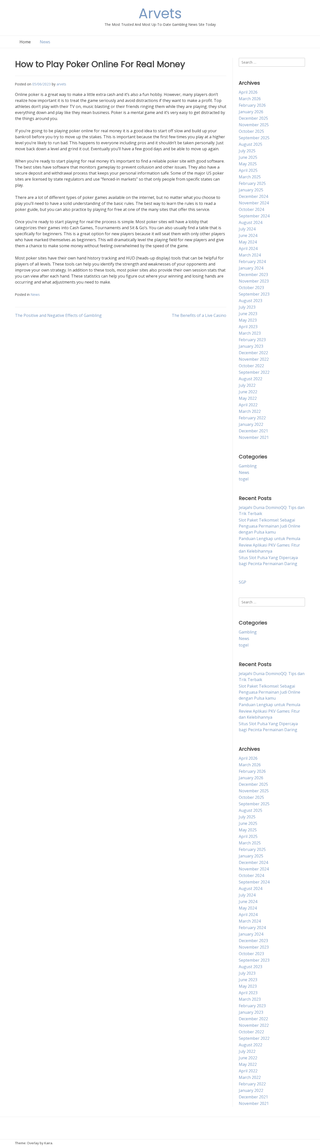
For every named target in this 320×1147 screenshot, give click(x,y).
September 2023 (254, 294)
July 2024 (247, 229)
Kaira (48, 1143)
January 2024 (251, 268)
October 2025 (251, 131)
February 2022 (252, 418)
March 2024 (250, 255)
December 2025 (253, 118)
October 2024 (251, 209)
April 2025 (248, 170)
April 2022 (248, 405)
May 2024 (248, 242)
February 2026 (252, 105)
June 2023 (248, 313)
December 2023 (253, 274)
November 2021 (254, 437)
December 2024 (253, 196)
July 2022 (247, 385)
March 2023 (250, 333)
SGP (242, 582)
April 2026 (248, 92)
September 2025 (254, 138)
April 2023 (248, 326)
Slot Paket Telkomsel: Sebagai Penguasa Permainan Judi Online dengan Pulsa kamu (269, 526)
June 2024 (248, 235)
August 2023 (250, 300)
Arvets (160, 13)
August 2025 (250, 144)
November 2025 (254, 125)
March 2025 (250, 177)
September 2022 (254, 372)
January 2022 (251, 424)
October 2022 (251, 365)
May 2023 (248, 320)
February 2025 (252, 183)
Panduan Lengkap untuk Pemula (269, 538)
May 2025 (248, 164)
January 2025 (251, 190)
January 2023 (251, 346)
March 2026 (250, 98)
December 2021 (253, 431)
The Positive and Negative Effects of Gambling (58, 315)
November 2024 (254, 203)
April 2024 (248, 248)
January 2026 (251, 111)
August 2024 (250, 222)
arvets (61, 84)
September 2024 (254, 216)
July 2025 (247, 151)
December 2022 (253, 352)
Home (25, 42)
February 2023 (252, 339)
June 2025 (248, 157)
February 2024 (252, 261)
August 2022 (250, 378)
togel (243, 479)
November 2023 (254, 281)
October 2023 (251, 287)
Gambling (248, 466)
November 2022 (254, 359)
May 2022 (248, 398)
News (45, 42)
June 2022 (248, 392)
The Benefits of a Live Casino (199, 315)
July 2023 (247, 307)
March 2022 (250, 411)
